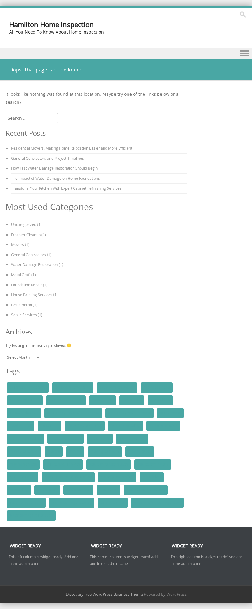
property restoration (117, 477)
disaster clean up (24, 413)
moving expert (140, 451)
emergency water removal (129, 413)
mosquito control (24, 451)
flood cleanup (21, 426)
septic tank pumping (26, 502)
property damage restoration (68, 477)
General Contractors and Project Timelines (47, 158)
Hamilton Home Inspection (51, 24)
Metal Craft (20, 274)
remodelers (151, 477)
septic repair (47, 490)
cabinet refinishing (25, 400)
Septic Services (24, 314)
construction (102, 400)
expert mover (170, 413)
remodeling (19, 490)
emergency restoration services (73, 413)
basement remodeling (28, 387)
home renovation (163, 426)
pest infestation (23, 477)
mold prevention (132, 438)
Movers (17, 244)
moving (75, 451)
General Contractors (28, 254)
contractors (131, 400)
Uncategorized (23, 224)
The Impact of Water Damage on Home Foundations (55, 178)
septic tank (109, 490)
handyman (50, 426)
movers (53, 451)
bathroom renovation (117, 387)
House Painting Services (31, 294)
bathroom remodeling (73, 387)
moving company (104, 451)
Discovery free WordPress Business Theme (104, 594)
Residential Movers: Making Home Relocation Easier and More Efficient (71, 148)
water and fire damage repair (157, 502)
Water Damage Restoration (34, 264)
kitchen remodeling (25, 438)
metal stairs (100, 438)
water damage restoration (31, 515)
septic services (78, 490)
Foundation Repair (26, 284)
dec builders (160, 400)
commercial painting (66, 400)
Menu (126, 53)
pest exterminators (152, 464)
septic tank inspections (146, 490)
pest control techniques (108, 464)
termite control (112, 502)
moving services (23, 464)
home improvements (85, 426)
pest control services (63, 464)
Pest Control (21, 304)
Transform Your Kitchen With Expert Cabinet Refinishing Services (66, 188)
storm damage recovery (72, 502)
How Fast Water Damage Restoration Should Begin (54, 168)
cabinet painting (157, 387)
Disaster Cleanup (26, 234)
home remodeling (125, 426)
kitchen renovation (65, 438)
